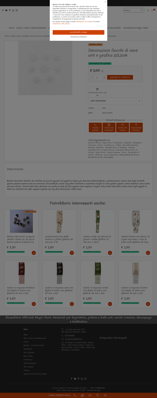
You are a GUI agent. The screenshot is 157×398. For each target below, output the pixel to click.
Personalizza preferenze (78, 37)
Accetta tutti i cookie (78, 32)
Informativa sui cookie (84, 22)
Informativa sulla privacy (61, 24)
